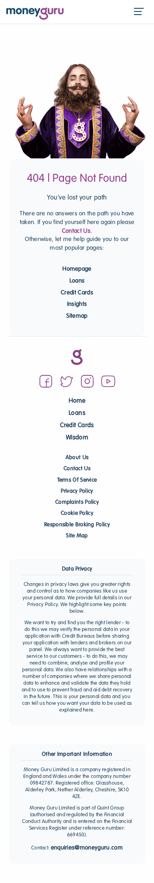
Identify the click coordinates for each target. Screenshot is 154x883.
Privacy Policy (77, 491)
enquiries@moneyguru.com (87, 848)
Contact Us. (77, 231)
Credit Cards (77, 293)
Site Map (77, 536)
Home (77, 401)
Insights (77, 304)
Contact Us (77, 469)
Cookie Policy (77, 513)
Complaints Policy (77, 502)
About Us (77, 458)
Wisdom (77, 438)
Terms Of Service (77, 480)
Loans (77, 281)
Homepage (77, 269)
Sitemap (76, 316)
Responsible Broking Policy (77, 525)
